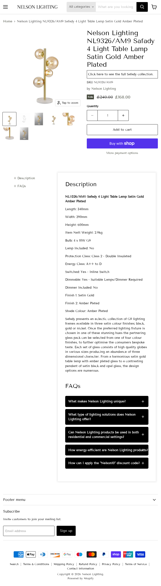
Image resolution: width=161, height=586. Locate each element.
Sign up (66, 531)
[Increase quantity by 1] (123, 115)
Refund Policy (88, 564)
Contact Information (80, 568)
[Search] (142, 7)
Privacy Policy (111, 564)
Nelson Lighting (103, 89)
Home (7, 21)
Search (14, 564)
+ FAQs (20, 186)
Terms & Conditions (36, 564)
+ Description (24, 178)
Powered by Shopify (81, 578)
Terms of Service (136, 564)
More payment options (122, 153)
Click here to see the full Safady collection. (120, 74)
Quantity (93, 106)
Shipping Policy (64, 564)
